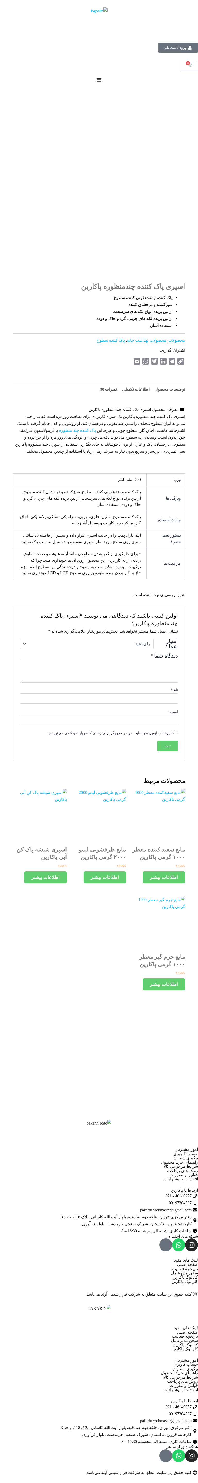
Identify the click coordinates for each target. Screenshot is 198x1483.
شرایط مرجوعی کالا (180, 1166)
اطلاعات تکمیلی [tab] (136, 389)
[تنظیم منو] (99, 79)
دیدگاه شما (164, 656)
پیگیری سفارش (184, 1157)
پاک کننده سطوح (111, 340)
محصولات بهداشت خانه (146, 340)
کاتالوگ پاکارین (185, 1277)
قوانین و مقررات (184, 1174)
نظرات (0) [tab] (108, 389)
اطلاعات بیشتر (164, 877)
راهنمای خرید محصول (179, 1162)
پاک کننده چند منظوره (77, 430)
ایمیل (172, 712)
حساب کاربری (186, 1153)
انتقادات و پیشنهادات (180, 1178)
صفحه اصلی (187, 1264)
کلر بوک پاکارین (185, 1281)
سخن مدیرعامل (184, 1273)
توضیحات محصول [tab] (170, 389)
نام (174, 690)
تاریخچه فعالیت (185, 1268)
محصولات (176, 340)
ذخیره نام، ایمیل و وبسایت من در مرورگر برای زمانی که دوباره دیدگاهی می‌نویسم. (111, 733)
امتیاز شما (171, 644)
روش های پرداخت (182, 1170)
